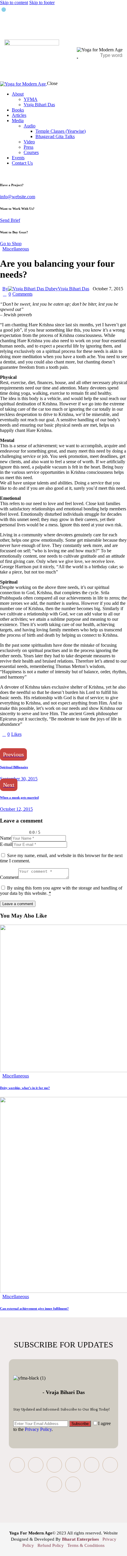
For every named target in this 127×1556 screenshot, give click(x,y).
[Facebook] (17, 1465)
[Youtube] (54, 1465)
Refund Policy (51, 1545)
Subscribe (80, 1423)
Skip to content (14, 2)
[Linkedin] (91, 1465)
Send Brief (10, 220)
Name (5, 838)
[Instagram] (73, 1465)
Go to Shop (11, 243)
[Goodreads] (54, 1484)
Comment (9, 877)
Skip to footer (42, 2)
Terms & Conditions (86, 1545)
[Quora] (110, 1465)
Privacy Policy (38, 1429)
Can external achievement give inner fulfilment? (34, 1308)
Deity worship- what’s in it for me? (25, 1088)
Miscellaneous (15, 248)
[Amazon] (73, 1484)
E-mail (6, 844)
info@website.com (17, 196)
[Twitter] (35, 1465)
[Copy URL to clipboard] (57, 744)
